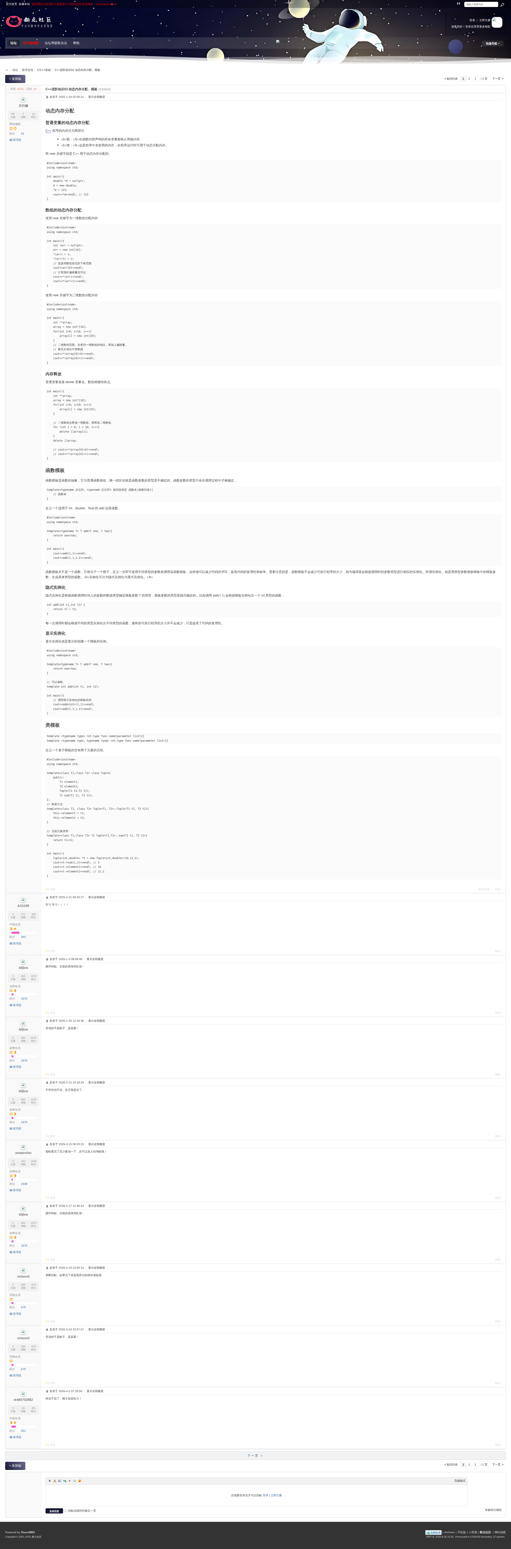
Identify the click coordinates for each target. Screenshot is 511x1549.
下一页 (496, 78)
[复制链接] (104, 89)
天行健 (23, 105)
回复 (52, 889)
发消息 (17, 139)
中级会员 (15, 924)
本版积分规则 (493, 1509)
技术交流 (27, 69)
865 (23, 976)
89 (13, 114)
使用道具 (483, 889)
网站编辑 (15, 124)
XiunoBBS (28, 1532)
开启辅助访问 (455, 3)
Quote (70, 1481)
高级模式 (459, 1480)
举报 (497, 889)
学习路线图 (31, 43)
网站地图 (500, 1532)
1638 (33, 1161)
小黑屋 (473, 1532)
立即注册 (484, 20)
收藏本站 (24, 4)
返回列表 (452, 78)
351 (34, 1408)
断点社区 (485, 1532)
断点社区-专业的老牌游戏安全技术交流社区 (6, 70)
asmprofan (23, 1153)
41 (33, 114)
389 (23, 1284)
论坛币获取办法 (56, 43)
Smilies (80, 1481)
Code (75, 1481)
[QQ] (433, 1532)
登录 (472, 20)
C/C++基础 (44, 69)
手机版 (462, 1532)
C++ (48, 130)
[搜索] (502, 5)
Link (65, 1481)
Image (60, 1481)
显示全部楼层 (96, 96)
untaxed (23, 1276)
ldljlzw (23, 967)
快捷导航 (491, 43)
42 (23, 1408)
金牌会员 (15, 986)
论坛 (13, 43)
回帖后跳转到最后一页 (82, 1510)
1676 (33, 976)
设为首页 (11, 4)
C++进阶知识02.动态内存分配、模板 (77, 69)
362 (23, 1161)
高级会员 (15, 1294)
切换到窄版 (458, 3)
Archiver (449, 1532)
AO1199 (23, 906)
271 (23, 914)
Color (55, 1481)
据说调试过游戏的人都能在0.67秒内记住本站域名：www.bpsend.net (74, 4)
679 (34, 1284)
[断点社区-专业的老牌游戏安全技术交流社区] (29, 23)
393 (34, 914)
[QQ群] (281, 41)
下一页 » (255, 1455)
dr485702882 (23, 1399)
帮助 (76, 43)
